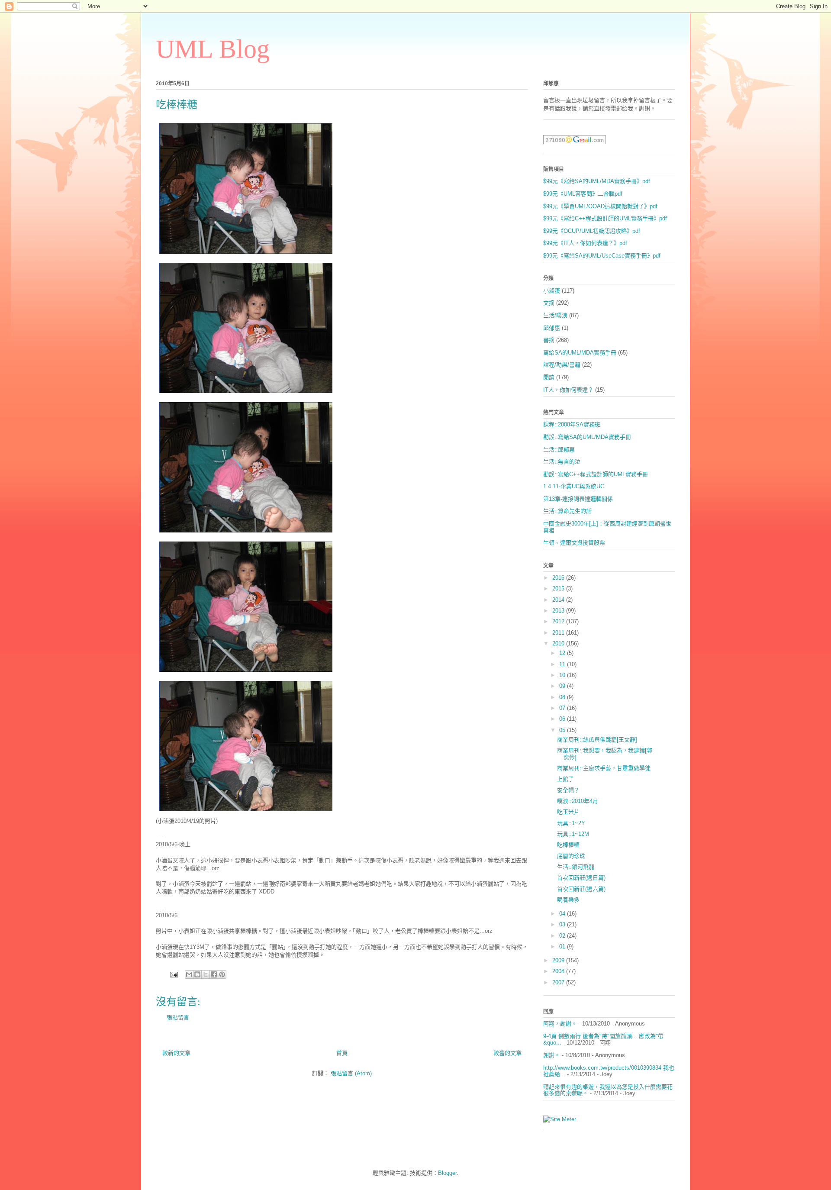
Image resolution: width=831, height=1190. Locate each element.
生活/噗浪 (555, 315)
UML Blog (213, 49)
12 (563, 653)
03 (563, 924)
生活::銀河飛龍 (575, 867)
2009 (559, 960)
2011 (559, 632)
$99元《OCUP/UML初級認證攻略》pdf (591, 231)
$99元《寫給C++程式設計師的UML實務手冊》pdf (605, 218)
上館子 (565, 779)
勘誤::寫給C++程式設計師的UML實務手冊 (595, 474)
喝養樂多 (568, 900)
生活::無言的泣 (561, 461)
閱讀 (548, 377)
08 (563, 697)
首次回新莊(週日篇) (581, 877)
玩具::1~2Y (571, 823)
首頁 (342, 1053)
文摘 (548, 303)
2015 (559, 588)
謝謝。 (551, 1055)
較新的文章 (176, 1053)
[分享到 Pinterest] (222, 974)
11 (563, 664)
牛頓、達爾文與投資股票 (574, 542)
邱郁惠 (551, 328)
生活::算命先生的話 (567, 511)
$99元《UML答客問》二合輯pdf (582, 193)
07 (563, 708)
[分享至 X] (205, 974)
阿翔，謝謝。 (560, 1023)
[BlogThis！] (197, 974)
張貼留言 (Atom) (351, 1073)
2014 (559, 600)
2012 (559, 621)
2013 (559, 610)
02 (563, 935)
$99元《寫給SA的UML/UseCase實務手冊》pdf (601, 255)
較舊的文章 (507, 1053)
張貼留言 (178, 1017)
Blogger (447, 1173)
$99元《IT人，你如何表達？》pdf (585, 243)
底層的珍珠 (571, 856)
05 (563, 730)
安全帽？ (568, 790)
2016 (559, 577)
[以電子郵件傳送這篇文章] (189, 974)
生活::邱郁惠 (559, 449)
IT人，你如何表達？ (568, 390)
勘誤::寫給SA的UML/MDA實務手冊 (587, 437)
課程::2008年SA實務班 (571, 424)
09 (563, 686)
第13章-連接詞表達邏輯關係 (578, 499)
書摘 (548, 340)
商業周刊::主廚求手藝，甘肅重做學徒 (604, 768)
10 (563, 675)
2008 (559, 971)
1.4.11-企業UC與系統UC (573, 486)
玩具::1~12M (573, 834)
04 (563, 913)
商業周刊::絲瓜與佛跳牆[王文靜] (597, 739)
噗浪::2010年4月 (577, 801)
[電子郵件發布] (173, 974)
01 (563, 946)
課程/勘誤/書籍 (561, 364)
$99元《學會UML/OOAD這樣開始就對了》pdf (600, 206)
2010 (559, 643)
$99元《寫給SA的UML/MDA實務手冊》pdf (596, 181)
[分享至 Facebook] (213, 974)
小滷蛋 (551, 290)
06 (563, 719)
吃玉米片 (568, 812)
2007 (559, 982)
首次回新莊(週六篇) (581, 889)
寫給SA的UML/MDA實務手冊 (579, 352)
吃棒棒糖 (568, 845)
